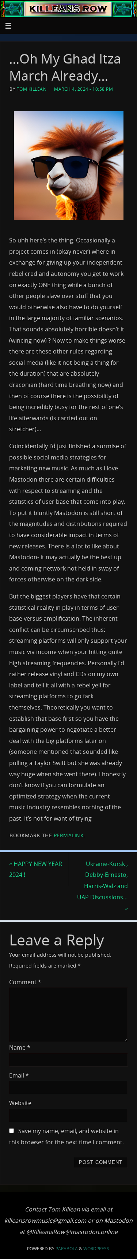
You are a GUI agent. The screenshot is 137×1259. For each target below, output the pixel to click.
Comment (25, 982)
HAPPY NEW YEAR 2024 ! (35, 869)
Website (20, 1103)
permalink (69, 835)
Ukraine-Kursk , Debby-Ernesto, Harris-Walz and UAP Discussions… (102, 886)
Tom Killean (32, 89)
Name (19, 1047)
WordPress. (96, 1249)
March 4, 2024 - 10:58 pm (83, 89)
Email (19, 1075)
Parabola (67, 1249)
